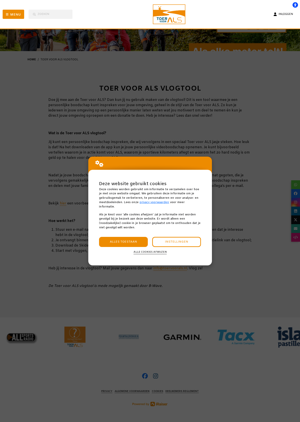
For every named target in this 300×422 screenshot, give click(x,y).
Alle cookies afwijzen (150, 252)
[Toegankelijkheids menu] (295, 4)
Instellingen (176, 242)
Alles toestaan (123, 242)
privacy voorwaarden (154, 202)
